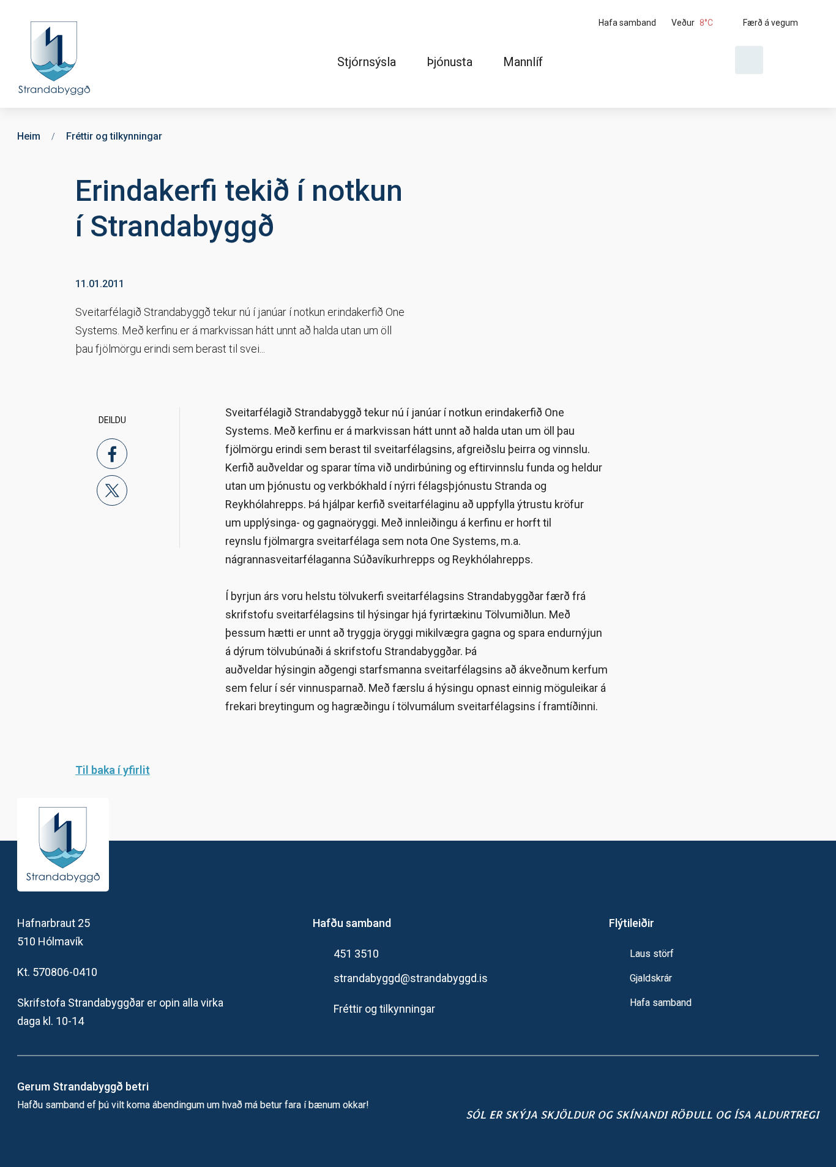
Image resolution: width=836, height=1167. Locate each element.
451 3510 (356, 953)
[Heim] (56, 54)
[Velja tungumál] (795, 60)
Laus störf (652, 953)
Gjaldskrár (651, 978)
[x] (112, 490)
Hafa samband (661, 1002)
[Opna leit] (749, 60)
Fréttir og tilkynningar (384, 1008)
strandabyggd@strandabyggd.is (411, 978)
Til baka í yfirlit (112, 770)
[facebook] (112, 453)
